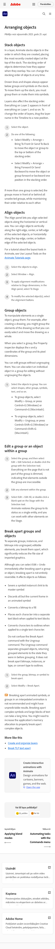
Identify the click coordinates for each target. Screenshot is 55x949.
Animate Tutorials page (17, 257)
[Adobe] (15, 4)
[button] (33, 4)
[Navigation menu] (4, 4)
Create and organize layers (23, 743)
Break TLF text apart (19, 748)
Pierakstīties (45, 4)
